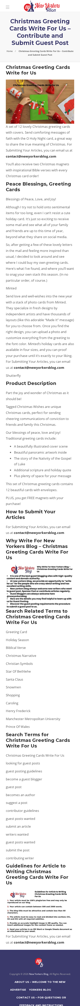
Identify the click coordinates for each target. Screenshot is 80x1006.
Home (10, 51)
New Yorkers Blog (38, 974)
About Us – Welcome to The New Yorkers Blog (40, 983)
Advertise (18, 989)
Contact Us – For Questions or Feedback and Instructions (41, 998)
